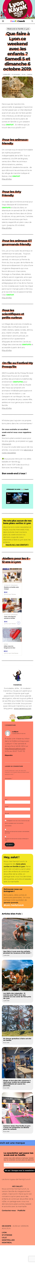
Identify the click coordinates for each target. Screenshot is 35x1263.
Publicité (21, 1211)
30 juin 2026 (6, 1042)
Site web (7, 813)
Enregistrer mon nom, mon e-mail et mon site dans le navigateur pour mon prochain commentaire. (17, 823)
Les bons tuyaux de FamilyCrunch (16, 1179)
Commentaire (8, 778)
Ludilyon (15, 731)
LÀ (21, 468)
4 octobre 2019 (6, 74)
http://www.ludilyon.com (15, 749)
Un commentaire (16, 74)
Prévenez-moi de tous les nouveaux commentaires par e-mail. (17, 832)
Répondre (9, 755)
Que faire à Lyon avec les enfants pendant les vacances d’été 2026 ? (17, 952)
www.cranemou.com (22, 709)
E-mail (7, 806)
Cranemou (29, 74)
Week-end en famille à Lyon (18, 29)
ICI (19, 462)
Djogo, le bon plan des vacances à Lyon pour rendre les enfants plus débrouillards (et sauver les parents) (16, 1083)
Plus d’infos (7, 179)
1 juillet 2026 (6, 955)
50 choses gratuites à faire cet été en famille (17, 1039)
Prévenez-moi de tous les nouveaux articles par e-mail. (17, 839)
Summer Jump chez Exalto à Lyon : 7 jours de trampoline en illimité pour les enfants (17, 1127)
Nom (6, 799)
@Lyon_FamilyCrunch (14, 905)
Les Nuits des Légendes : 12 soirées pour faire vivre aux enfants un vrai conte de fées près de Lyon (17, 995)
